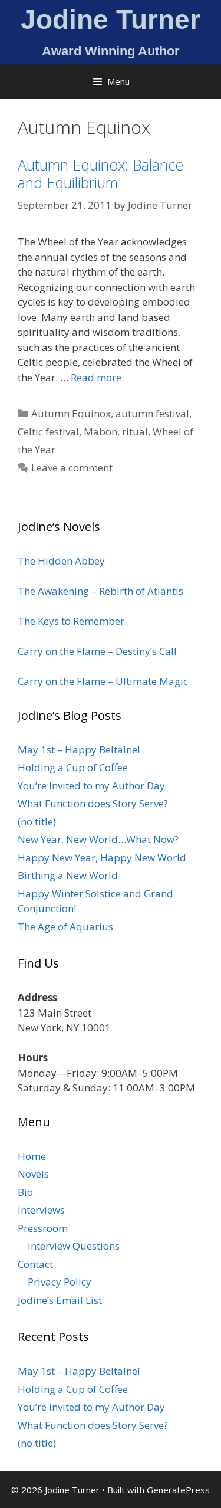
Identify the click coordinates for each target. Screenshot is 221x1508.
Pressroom (43, 1228)
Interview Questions (74, 1246)
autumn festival (152, 413)
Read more (96, 377)
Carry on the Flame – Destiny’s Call (97, 651)
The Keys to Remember (71, 621)
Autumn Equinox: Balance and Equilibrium (100, 173)
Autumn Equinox (71, 413)
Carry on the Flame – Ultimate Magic (103, 681)
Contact (35, 1264)
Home (32, 1156)
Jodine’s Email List (60, 1300)
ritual (135, 431)
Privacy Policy (59, 1282)
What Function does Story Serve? (93, 803)
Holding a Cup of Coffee (73, 767)
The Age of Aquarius (65, 926)
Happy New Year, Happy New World (102, 857)
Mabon (100, 431)
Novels (33, 1174)
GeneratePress (178, 1490)
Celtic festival (48, 431)
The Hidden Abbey (61, 561)
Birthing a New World (68, 875)
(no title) (37, 821)
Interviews (41, 1210)
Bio (25, 1192)
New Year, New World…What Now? (98, 839)
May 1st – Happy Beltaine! (79, 749)
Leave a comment (72, 467)
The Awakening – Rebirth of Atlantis (100, 591)
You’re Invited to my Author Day (91, 785)
